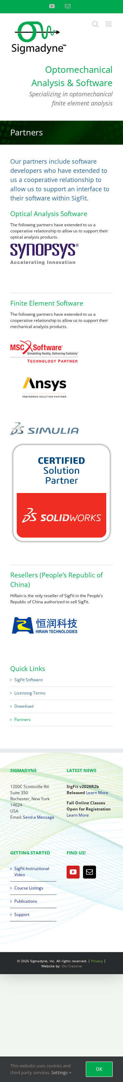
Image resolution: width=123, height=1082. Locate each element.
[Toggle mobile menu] (109, 24)
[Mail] (89, 872)
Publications (25, 901)
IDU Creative (72, 966)
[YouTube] (73, 872)
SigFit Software (28, 680)
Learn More (97, 793)
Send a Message (38, 817)
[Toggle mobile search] (95, 24)
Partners (22, 719)
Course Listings (28, 888)
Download (23, 706)
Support (21, 914)
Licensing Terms (29, 693)
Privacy (97, 960)
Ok (99, 1069)
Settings (60, 1072)
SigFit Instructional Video (31, 872)
